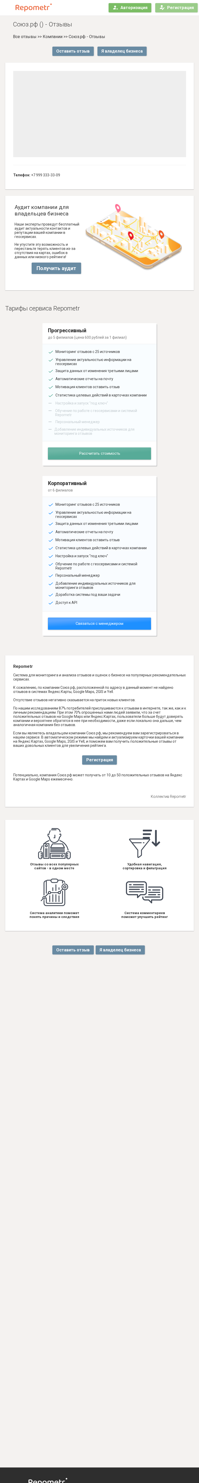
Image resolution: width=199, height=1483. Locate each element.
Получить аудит (56, 268)
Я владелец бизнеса (122, 51)
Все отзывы (25, 36)
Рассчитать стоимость (99, 453)
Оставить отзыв (73, 51)
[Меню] (8, 8)
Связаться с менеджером (99, 623)
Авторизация (133, 7)
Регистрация (180, 7)
